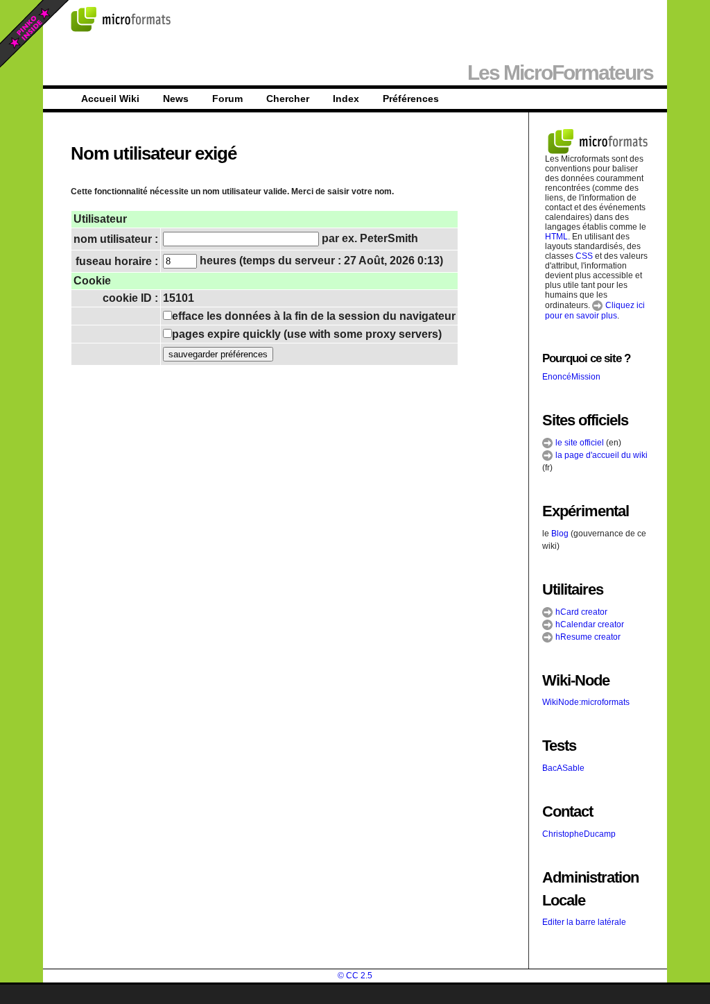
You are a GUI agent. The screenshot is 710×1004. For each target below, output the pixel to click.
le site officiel (578, 443)
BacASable (563, 768)
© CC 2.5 (355, 975)
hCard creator (580, 612)
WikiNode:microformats (586, 702)
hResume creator (587, 637)
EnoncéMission (571, 377)
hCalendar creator (588, 624)
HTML (556, 236)
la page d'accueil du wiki (600, 455)
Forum (227, 98)
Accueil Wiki (110, 98)
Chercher (287, 98)
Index (346, 98)
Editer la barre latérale (584, 922)
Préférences (411, 98)
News (176, 98)
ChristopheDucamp (579, 834)
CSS (584, 256)
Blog (560, 533)
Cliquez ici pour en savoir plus (595, 310)
